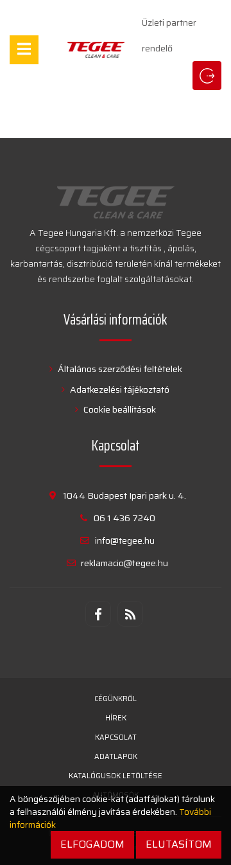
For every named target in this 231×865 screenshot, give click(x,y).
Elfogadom (92, 844)
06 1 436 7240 (124, 518)
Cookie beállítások (118, 409)
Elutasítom (179, 844)
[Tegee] (96, 50)
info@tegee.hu (125, 540)
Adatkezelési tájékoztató (118, 389)
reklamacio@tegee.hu (124, 563)
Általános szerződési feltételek (119, 369)
